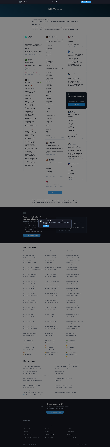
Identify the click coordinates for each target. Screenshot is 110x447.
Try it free (46, 225)
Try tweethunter (85, 1)
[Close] (70, 220)
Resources (58, 1)
